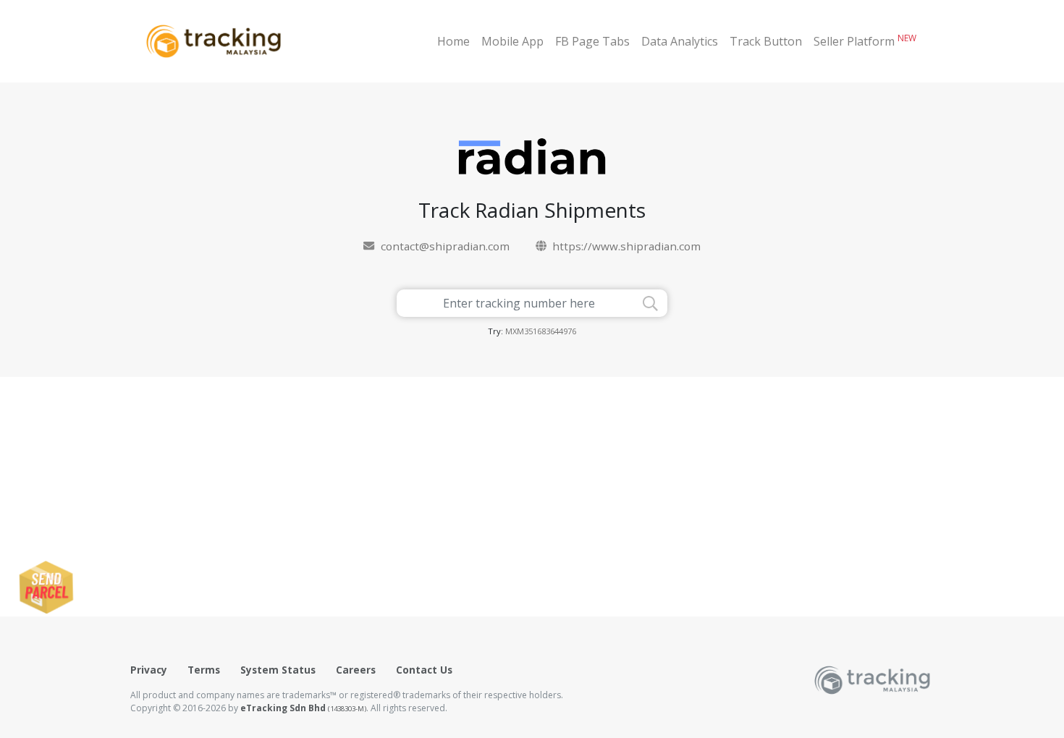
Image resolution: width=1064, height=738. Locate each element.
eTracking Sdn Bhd (303, 708)
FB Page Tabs (592, 41)
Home (453, 41)
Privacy (148, 669)
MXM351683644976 (540, 331)
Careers (356, 669)
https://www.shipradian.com (626, 246)
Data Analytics (679, 41)
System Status (278, 669)
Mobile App (512, 41)
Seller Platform (865, 40)
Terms (203, 669)
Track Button (766, 41)
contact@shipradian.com (445, 246)
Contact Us (424, 669)
